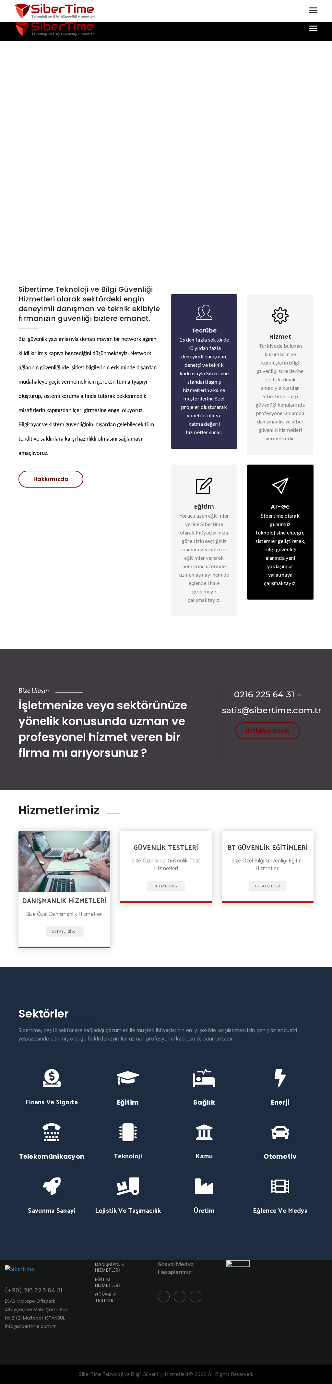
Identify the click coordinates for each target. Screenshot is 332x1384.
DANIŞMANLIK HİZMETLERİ (109, 1267)
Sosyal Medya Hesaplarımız (176, 1268)
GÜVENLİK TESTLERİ (105, 1297)
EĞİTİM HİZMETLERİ (107, 1282)
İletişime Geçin (268, 731)
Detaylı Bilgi (64, 931)
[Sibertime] (55, 29)
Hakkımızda (50, 479)
